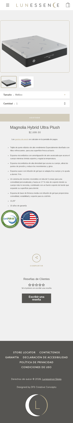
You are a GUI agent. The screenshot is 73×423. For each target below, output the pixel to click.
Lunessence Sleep (51, 379)
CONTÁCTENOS (49, 353)
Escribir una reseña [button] (36, 298)
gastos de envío (21, 139)
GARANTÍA (12, 357)
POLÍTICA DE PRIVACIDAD (36, 362)
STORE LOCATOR (24, 353)
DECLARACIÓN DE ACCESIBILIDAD (45, 357)
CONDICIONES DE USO (36, 367)
